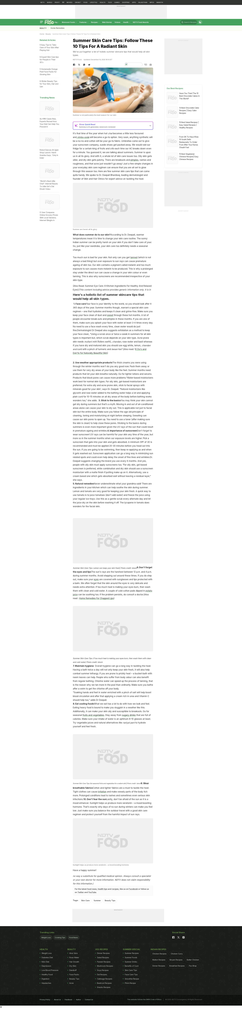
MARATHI (160, 2)
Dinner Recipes (103, 953)
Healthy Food (47, 974)
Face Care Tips (131, 974)
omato (88, 491)
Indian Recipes (158, 949)
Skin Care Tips (131, 970)
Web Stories (107, 22)
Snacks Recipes (103, 987)
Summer (97, 900)
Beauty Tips (110, 900)
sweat (110, 315)
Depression (46, 966)
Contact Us (89, 1000)
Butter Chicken (193, 960)
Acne (71, 983)
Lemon (76, 491)
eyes (96, 579)
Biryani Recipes (176, 960)
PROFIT (57, 2)
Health (126, 22)
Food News (73, 937)
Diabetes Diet (47, 957)
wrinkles (145, 457)
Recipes (94, 22)
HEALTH (102, 2)
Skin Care (85, 900)
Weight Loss (46, 937)
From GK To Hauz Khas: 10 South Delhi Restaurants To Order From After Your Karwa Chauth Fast (189, 142)
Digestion (45, 979)
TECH (110, 2)
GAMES (117, 2)
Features (83, 22)
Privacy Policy (45, 1000)
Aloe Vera (73, 953)
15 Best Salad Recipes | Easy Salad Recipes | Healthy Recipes (189, 125)
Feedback (68, 1000)
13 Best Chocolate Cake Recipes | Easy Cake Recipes (189, 110)
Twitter (81, 892)
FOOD (85, 2)
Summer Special (131, 949)
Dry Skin (72, 966)
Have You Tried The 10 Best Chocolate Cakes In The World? (189, 96)
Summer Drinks (131, 962)
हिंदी (63, 2)
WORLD (49, 2)
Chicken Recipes (159, 954)
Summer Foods (131, 957)
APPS (134, 2)
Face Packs (74, 974)
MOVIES (69, 2)
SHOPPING (126, 2)
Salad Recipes (103, 957)
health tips (102, 889)
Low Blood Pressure (50, 970)
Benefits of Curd (131, 966)
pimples (134, 160)
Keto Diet (45, 962)
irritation (102, 791)
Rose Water (74, 957)
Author (78, 1000)
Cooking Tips (60, 937)
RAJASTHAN (142, 2)
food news (92, 889)
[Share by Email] (145, 65)
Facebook (133, 889)
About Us (57, 1000)
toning (86, 415)
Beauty (43, 28)
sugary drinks (129, 715)
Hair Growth (74, 962)
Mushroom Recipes (105, 966)
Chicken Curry (177, 954)
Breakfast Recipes (177, 966)
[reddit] (89, 65)
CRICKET (78, 2)
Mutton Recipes (158, 960)
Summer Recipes (132, 953)
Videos (117, 22)
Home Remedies (57, 28)
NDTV (42, 2)
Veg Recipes (101, 949)
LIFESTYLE (93, 2)
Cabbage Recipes (104, 979)
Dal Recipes (102, 974)
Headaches (46, 983)
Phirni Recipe (130, 983)
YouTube (92, 892)
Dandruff (73, 970)
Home (42, 34)
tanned (133, 257)
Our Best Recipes (175, 88)
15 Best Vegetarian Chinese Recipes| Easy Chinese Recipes (188, 156)
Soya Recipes (103, 970)
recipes (115, 889)
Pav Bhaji (192, 966)
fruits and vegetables (93, 715)
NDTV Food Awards (141, 22)
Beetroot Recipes (104, 983)
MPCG (152, 2)
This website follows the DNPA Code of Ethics (144, 999)
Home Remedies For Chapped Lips (96, 598)
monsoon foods (68, 22)
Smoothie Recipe (132, 979)
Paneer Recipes (103, 962)
